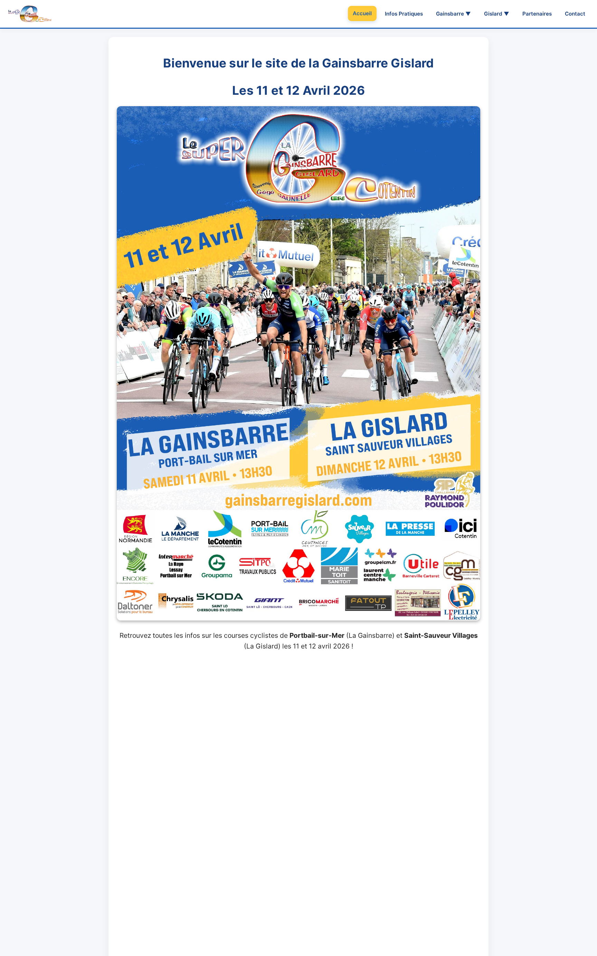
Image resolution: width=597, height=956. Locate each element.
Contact (575, 13)
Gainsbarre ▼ (453, 13)
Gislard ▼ (496, 13)
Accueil (362, 13)
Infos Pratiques (404, 13)
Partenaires (537, 13)
